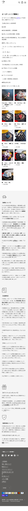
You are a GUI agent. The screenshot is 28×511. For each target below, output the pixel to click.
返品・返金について (6, 464)
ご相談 (4, 410)
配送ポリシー (5, 467)
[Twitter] (8, 455)
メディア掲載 (5, 479)
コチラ (18, 18)
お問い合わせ (17, 228)
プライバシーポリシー (7, 469)
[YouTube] (11, 455)
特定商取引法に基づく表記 (7, 473)
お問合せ (4, 481)
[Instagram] (5, 455)
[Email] (17, 455)
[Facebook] (2, 455)
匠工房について (5, 476)
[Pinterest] (14, 455)
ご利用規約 (4, 461)
